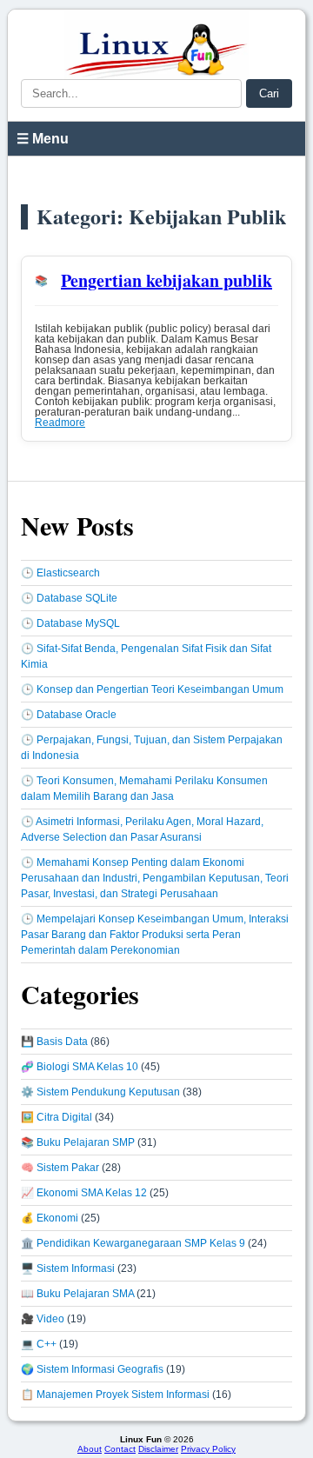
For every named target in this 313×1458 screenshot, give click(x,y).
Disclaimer (158, 1449)
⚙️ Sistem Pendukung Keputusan (100, 1092)
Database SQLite (77, 598)
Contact (120, 1449)
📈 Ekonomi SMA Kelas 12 (84, 1193)
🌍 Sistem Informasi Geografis (92, 1369)
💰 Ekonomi (49, 1218)
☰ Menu (43, 138)
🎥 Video (42, 1319)
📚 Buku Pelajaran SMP (78, 1142)
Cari (269, 93)
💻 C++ (39, 1344)
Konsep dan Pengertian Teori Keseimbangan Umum (160, 689)
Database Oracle (77, 715)
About (89, 1449)
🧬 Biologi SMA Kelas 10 (79, 1067)
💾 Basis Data (54, 1041)
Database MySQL (78, 623)
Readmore (60, 422)
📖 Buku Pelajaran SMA (77, 1294)
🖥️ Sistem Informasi (68, 1268)
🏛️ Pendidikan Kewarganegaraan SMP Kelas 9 (133, 1243)
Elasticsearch (68, 573)
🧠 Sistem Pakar (60, 1168)
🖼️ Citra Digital (56, 1117)
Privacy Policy (208, 1449)
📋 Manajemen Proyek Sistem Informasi (115, 1394)
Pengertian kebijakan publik (166, 280)
